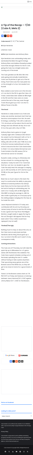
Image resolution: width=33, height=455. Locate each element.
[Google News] (10, 355)
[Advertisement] (16, 305)
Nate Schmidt (6, 32)
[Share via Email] (19, 361)
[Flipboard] (11, 36)
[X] (5, 36)
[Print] (22, 361)
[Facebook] (2, 36)
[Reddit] (8, 36)
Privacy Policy (4, 431)
